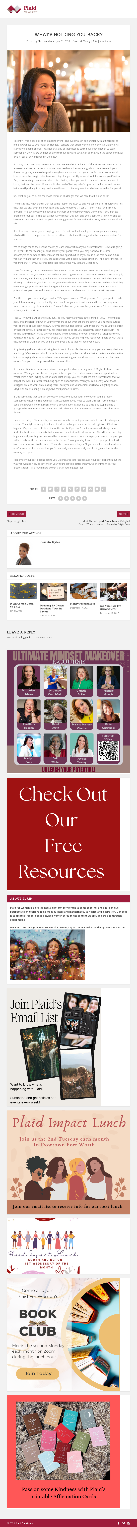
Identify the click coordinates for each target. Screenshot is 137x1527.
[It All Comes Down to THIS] (23, 591)
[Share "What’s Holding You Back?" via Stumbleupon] (90, 489)
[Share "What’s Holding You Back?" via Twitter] (50, 489)
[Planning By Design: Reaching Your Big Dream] (53, 592)
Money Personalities (82, 603)
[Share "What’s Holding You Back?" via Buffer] (83, 489)
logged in (26, 637)
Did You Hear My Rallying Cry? (110, 607)
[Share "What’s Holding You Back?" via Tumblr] (63, 489)
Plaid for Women (25, 1523)
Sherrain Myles (46, 41)
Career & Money (81, 41)
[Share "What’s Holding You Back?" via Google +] (57, 489)
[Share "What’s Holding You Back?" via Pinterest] (70, 489)
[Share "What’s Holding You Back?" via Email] (97, 489)
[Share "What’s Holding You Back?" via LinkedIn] (77, 489)
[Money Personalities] (83, 591)
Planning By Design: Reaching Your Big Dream (52, 608)
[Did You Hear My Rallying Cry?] (113, 592)
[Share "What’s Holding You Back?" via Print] (103, 489)
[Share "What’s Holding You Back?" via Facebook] (43, 489)
